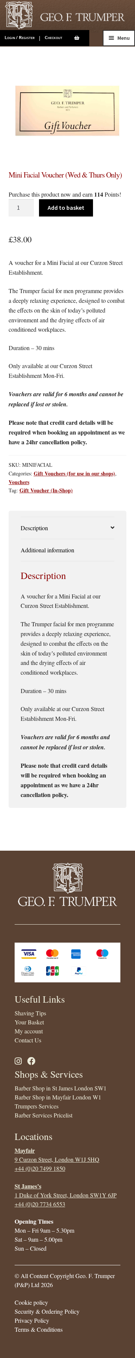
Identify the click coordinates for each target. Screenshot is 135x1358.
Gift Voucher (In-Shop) (46, 490)
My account (29, 1031)
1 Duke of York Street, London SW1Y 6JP (66, 1195)
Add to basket (66, 207)
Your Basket (29, 1022)
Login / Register (19, 37)
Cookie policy (31, 1302)
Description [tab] (34, 528)
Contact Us (28, 1040)
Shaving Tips (30, 1013)
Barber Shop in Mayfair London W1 (58, 1097)
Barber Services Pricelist (43, 1115)
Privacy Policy (32, 1320)
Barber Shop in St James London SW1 (60, 1088)
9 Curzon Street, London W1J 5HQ (57, 1159)
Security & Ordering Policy (47, 1311)
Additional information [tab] (47, 550)
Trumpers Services (36, 1106)
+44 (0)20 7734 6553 (40, 1204)
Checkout (53, 37)
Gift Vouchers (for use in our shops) (74, 473)
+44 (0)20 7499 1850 (40, 1168)
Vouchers (19, 482)
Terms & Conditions (39, 1329)
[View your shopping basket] (81, 38)
